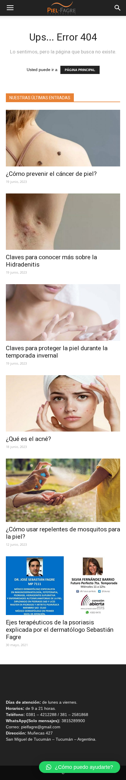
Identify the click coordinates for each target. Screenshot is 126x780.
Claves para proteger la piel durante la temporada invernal (57, 352)
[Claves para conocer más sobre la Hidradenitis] (63, 221)
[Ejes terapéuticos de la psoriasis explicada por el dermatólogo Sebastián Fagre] (63, 585)
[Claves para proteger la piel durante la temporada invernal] (63, 312)
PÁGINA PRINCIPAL (80, 70)
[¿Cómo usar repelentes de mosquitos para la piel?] (63, 490)
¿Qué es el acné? (30, 438)
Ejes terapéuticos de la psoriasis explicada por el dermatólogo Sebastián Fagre (59, 630)
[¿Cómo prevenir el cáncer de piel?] (63, 138)
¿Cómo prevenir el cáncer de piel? (51, 173)
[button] (79, 767)
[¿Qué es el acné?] (63, 403)
